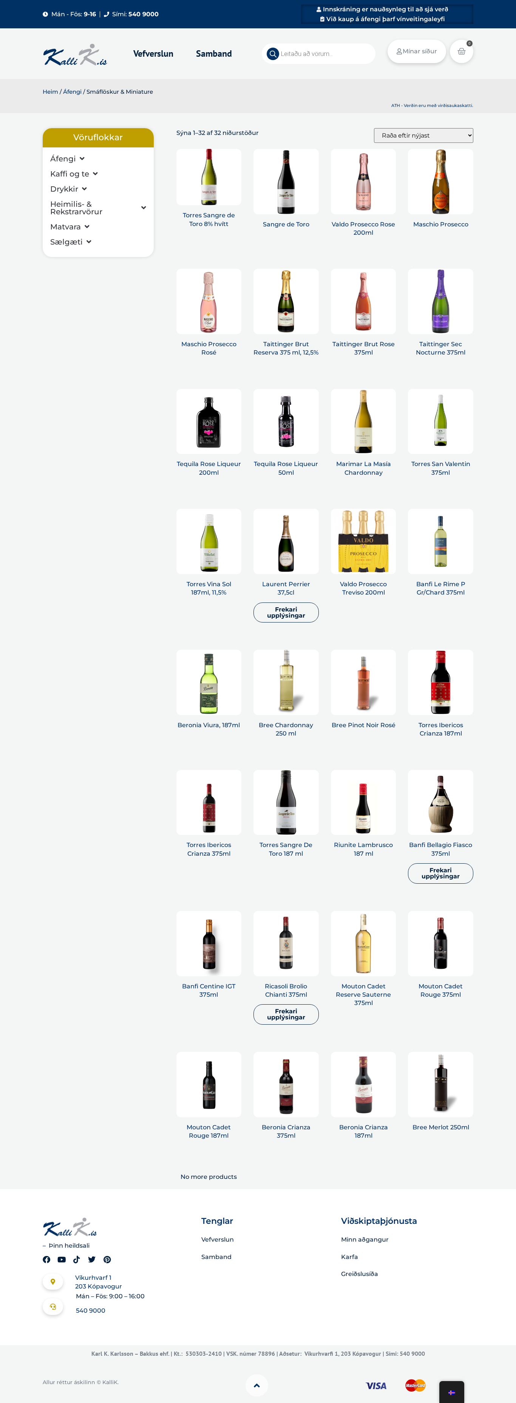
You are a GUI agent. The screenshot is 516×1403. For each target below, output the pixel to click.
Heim (50, 91)
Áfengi (72, 91)
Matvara (65, 226)
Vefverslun (153, 53)
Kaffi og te (69, 173)
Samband (214, 53)
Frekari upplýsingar (286, 612)
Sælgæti (66, 241)
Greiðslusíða (359, 1274)
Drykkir (64, 189)
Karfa (349, 1257)
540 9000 (90, 1310)
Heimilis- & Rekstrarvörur (76, 208)
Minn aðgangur (365, 1239)
